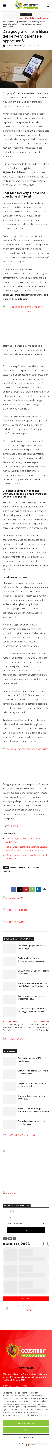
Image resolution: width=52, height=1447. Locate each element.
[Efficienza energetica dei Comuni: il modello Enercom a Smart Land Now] (9, 986)
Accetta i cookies (26, 1423)
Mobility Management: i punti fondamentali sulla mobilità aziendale (38, 1027)
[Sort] (14, 1238)
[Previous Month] (43, 1244)
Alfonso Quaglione (21, 46)
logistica (36, 867)
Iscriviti (26, 1230)
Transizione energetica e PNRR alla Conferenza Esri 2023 (14, 1027)
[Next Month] (47, 1244)
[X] (20, 889)
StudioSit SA (15, 825)
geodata (22, 867)
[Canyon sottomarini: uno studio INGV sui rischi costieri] (9, 1086)
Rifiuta (26, 1430)
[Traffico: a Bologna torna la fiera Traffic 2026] (9, 1099)
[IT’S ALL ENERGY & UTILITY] (15, 922)
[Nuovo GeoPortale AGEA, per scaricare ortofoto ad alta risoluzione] (9, 1111)
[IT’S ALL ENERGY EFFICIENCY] (16, 910)
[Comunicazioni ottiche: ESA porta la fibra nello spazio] (9, 1074)
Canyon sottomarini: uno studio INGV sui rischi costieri (26, 18)
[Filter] (9, 1238)
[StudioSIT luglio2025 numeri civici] (19, 1135)
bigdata (13, 867)
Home (5, 21)
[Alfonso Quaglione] (4, 45)
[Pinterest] (26, 889)
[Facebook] (13, 889)
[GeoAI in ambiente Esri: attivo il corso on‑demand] (9, 974)
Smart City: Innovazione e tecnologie (25, 21)
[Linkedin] (38, 889)
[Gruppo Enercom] (12, 1193)
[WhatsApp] (32, 889)
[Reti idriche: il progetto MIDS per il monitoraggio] (9, 948)
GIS (29, 867)
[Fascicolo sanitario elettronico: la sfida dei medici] (9, 1124)
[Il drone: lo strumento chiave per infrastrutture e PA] (9, 999)
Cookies (20, 1443)
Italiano (32, 1445)
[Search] (5, 1238)
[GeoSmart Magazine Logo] (26, 1351)
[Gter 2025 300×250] (23, 1151)
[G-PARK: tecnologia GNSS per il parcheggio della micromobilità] (9, 1012)
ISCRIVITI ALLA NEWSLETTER (16, 1205)
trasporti (7, 872)
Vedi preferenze (26, 1437)
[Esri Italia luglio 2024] (13, 898)
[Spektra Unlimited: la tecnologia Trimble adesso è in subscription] (9, 961)
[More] (44, 889)
